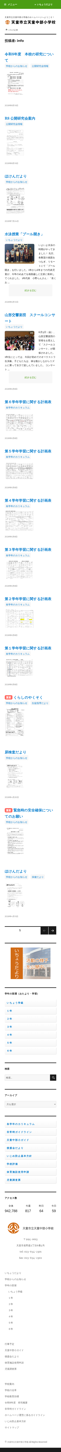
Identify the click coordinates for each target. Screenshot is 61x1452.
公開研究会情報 (40, 66)
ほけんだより (16, 176)
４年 (9, 1034)
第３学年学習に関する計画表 (28, 549)
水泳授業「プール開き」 (24, 234)
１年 (9, 1010)
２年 (9, 1018)
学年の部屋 (11, 1285)
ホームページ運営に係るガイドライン (25, 1415)
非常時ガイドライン (19, 1132)
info (10, 30)
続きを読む (38, 290)
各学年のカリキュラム (18, 407)
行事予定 (9, 1343)
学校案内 (9, 1383)
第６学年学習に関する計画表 (28, 402)
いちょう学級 (15, 1002)
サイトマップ (12, 1427)
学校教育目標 (12, 1396)
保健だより (38, 876)
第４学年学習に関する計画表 (28, 500)
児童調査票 (14, 1180)
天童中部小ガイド (18, 1140)
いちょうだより (45, 4)
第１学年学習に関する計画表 (28, 648)
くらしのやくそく (28, 697)
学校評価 (12, 1164)
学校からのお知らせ (16, 66)
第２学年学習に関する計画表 (28, 599)
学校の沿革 (11, 1390)
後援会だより (15, 1148)
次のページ (51, 934)
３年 (9, 1026)
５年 (9, 1042)
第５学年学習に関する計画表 (28, 451)
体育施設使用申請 (18, 1172)
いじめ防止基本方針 (19, 1156)
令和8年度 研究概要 (16, 1402)
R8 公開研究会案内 (20, 118)
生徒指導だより (40, 703)
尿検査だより (16, 752)
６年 (9, 1050)
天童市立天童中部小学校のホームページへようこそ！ (29, 17)
